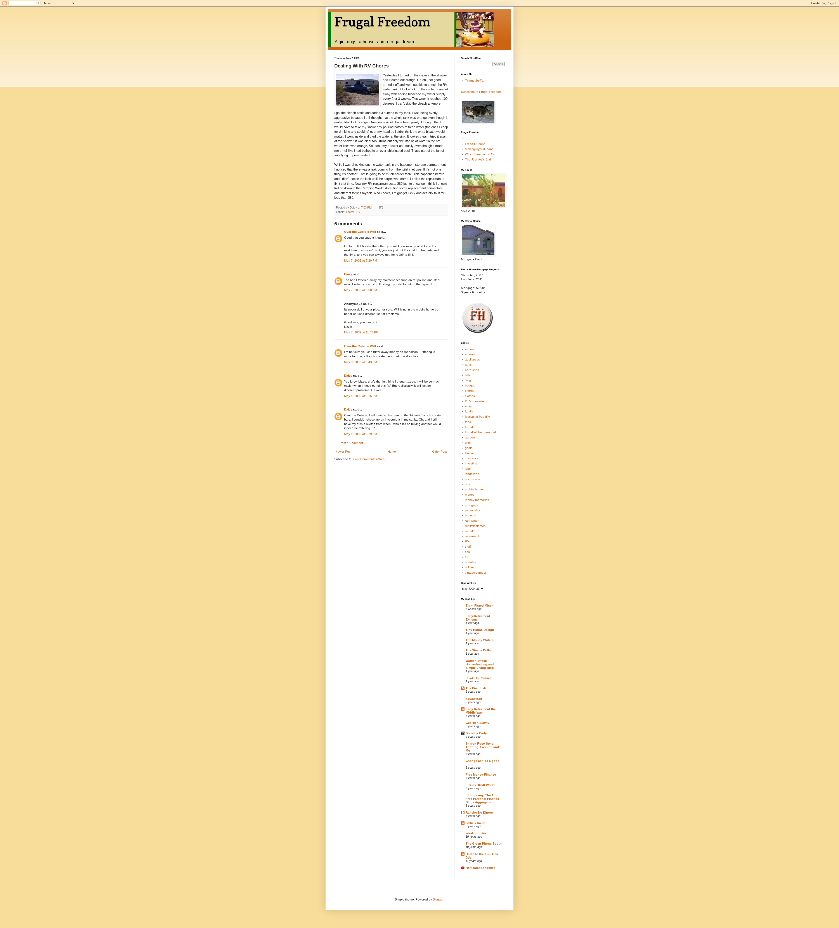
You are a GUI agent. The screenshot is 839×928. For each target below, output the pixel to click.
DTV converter (475, 401)
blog (468, 380)
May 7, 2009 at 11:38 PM (361, 332)
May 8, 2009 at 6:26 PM (360, 396)
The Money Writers (480, 640)
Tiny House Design (480, 629)
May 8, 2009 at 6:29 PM (360, 434)
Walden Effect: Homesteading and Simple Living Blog (480, 664)
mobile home (474, 489)
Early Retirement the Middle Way (481, 710)
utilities (469, 567)
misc (468, 484)
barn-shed (472, 370)
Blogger (438, 899)
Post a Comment (351, 443)
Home (392, 451)
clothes (470, 396)
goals (468, 448)
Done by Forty (476, 733)
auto (468, 364)
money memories (477, 500)
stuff (468, 546)
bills (467, 375)
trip (467, 557)
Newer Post (343, 451)
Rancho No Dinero (479, 812)
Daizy (348, 274)
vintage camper (475, 572)
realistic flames (475, 526)
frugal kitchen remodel (480, 432)
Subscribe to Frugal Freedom (481, 91)
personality (472, 510)
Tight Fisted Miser (479, 605)
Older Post (439, 451)
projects (470, 515)
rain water (472, 520)
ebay (468, 406)
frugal (469, 427)
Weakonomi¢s (476, 833)
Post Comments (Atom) (369, 459)
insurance (471, 458)
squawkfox (474, 698)
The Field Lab (476, 688)
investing (471, 463)
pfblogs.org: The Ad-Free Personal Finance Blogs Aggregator (482, 798)
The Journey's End (478, 159)
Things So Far (475, 80)
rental (469, 531)
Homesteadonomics (480, 867)
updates (470, 562)
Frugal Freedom (382, 21)
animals (470, 354)
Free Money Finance (481, 774)
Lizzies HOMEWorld (480, 785)
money (469, 494)
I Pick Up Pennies (479, 678)
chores (350, 212)
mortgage (471, 505)
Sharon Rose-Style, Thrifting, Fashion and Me (482, 747)
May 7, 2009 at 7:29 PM (360, 260)
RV (358, 212)
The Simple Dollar (479, 650)
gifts (468, 442)
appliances (472, 359)
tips (467, 552)
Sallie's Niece (475, 823)
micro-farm (472, 479)
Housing (470, 453)
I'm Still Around (475, 144)
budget (470, 385)
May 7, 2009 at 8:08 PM (360, 290)
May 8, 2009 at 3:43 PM (360, 362)
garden (470, 437)
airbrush (470, 349)
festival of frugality (477, 416)
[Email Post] (381, 207)
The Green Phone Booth (484, 843)
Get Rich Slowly (477, 722)
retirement (472, 536)
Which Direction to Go (480, 154)
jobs (468, 468)
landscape (472, 474)
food (468, 422)
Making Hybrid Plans (479, 149)
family (469, 411)
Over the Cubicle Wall (360, 231)
